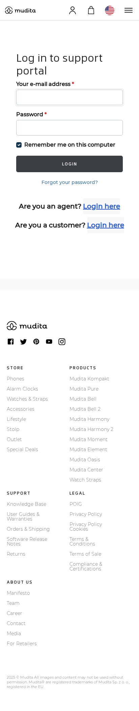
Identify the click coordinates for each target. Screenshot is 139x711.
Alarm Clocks (22, 389)
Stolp (13, 429)
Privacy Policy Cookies (86, 526)
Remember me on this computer (69, 145)
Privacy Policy (86, 514)
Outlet (14, 439)
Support (19, 493)
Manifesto (18, 593)
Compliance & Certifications (86, 566)
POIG (76, 504)
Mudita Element (88, 449)
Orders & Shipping (28, 529)
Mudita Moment (89, 439)
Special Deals (22, 449)
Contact (16, 623)
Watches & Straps (27, 399)
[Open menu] (128, 10)
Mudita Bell (83, 399)
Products (83, 367)
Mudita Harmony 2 (91, 429)
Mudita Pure (84, 389)
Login (69, 163)
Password (31, 114)
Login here (101, 206)
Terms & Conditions (82, 541)
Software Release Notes (27, 541)
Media (14, 633)
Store (15, 367)
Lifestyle (16, 419)
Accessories (20, 409)
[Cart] (91, 10)
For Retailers (22, 644)
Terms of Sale (85, 554)
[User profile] (72, 10)
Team (13, 603)
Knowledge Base (26, 504)
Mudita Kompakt (89, 379)
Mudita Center (86, 470)
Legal (77, 493)
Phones (15, 379)
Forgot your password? (69, 182)
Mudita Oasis (85, 460)
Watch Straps (85, 480)
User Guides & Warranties (23, 516)
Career (14, 613)
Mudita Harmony (89, 419)
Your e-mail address (45, 84)
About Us (20, 582)
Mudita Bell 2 (85, 409)
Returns (16, 554)
